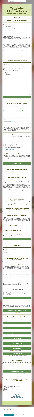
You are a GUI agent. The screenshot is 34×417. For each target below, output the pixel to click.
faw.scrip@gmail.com (12, 121)
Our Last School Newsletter (17, 353)
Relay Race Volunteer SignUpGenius (17, 297)
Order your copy (8, 235)
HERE (29, 156)
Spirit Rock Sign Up (17, 322)
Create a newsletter (9, 414)
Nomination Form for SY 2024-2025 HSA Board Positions (17, 77)
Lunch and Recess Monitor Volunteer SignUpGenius (17, 310)
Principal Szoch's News (17, 348)
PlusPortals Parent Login (17, 343)
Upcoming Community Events (17, 371)
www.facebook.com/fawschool (18, 397)
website (14, 106)
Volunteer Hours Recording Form (17, 328)
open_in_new (29, 94)
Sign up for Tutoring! (17, 163)
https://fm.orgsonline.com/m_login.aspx (8, 149)
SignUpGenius (28, 305)
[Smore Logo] (11, 1)
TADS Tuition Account (17, 338)
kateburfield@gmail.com (24, 293)
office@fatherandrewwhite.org (17, 394)
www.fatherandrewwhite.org (18, 396)
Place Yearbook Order (17, 238)
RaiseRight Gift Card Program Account (17, 333)
